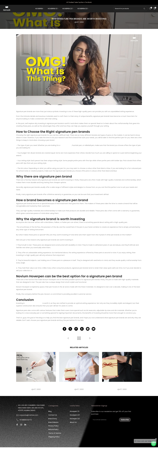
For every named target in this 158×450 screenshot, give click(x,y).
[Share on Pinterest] (76, 329)
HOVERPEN (39, 9)
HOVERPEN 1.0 (52, 9)
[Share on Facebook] (64, 329)
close (4, 2)
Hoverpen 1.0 (74, 411)
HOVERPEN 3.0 (82, 9)
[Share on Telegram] (88, 329)
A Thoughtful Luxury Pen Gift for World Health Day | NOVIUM (36, 386)
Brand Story (52, 419)
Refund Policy (53, 429)
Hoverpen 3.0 (75, 419)
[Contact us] (153, 443)
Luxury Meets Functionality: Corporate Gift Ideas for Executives (79, 386)
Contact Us (52, 415)
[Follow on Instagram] (21, 424)
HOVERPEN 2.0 (67, 9)
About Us (73, 422)
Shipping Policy (53, 437)
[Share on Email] (93, 329)
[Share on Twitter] (70, 329)
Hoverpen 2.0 (75, 415)
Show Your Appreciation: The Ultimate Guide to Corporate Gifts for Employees (122, 386)
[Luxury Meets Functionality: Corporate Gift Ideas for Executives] (68, 338)
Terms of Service (54, 433)
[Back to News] (79, 338)
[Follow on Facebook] (17, 424)
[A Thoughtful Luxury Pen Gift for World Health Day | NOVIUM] (89, 338)
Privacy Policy (53, 426)
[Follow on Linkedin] (25, 424)
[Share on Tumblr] (82, 329)
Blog (49, 411)
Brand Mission (53, 422)
